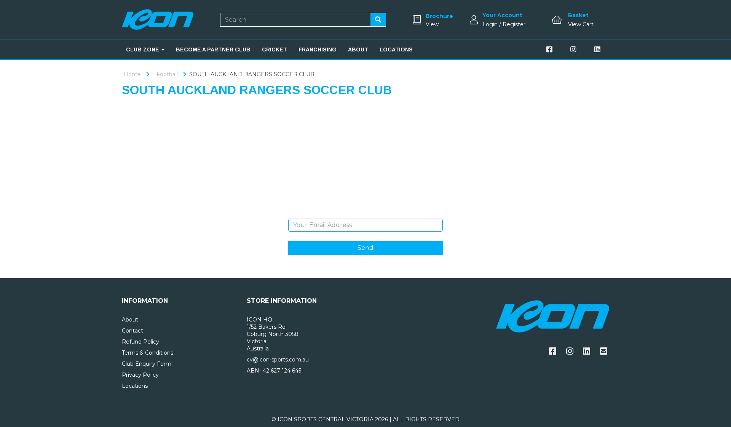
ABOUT (358, 49)
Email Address (365, 213)
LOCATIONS (396, 49)
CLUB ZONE (143, 49)
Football (167, 74)
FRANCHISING (317, 49)
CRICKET (274, 49)
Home (132, 74)
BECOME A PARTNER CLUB (213, 49)
